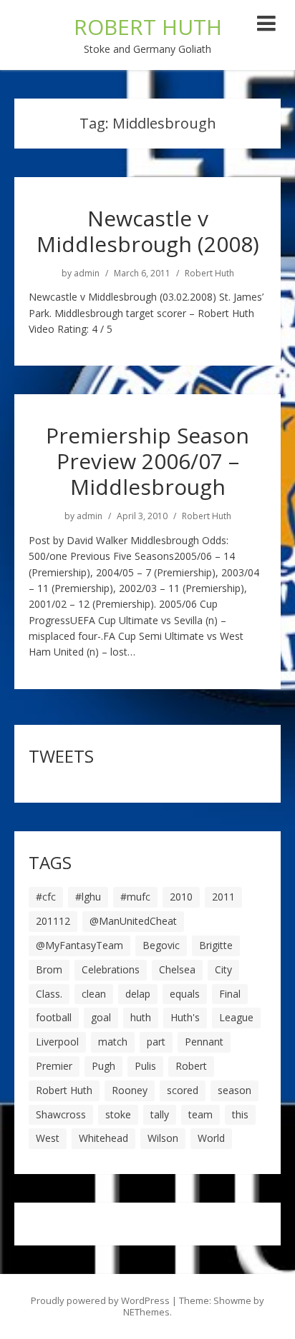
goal (101, 1017)
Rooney (130, 1090)
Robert (191, 1066)
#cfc (46, 896)
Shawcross (61, 1114)
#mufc (135, 896)
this (240, 1114)
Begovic (161, 945)
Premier (54, 1066)
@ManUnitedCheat (133, 921)
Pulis (145, 1066)
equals (185, 994)
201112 (53, 921)
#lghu (88, 896)
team (200, 1114)
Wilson (163, 1138)
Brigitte (216, 945)
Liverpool (57, 1041)
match (112, 1041)
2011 (223, 896)
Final (230, 994)
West (47, 1138)
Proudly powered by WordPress (100, 1300)
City (223, 969)
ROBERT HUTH (148, 26)
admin (87, 274)
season (234, 1090)
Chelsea (177, 969)
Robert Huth (209, 274)
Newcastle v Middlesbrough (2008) (148, 231)
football (54, 1017)
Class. (49, 994)
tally (159, 1114)
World (211, 1138)
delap (137, 994)
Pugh (103, 1066)
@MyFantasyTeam (79, 945)
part (156, 1041)
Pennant (204, 1041)
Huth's (185, 1017)
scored (182, 1090)
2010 (181, 896)
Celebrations (111, 969)
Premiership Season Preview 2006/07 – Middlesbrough (147, 461)
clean (94, 994)
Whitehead (103, 1138)
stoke (118, 1114)
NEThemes (146, 1311)
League (236, 1017)
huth (140, 1017)
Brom (49, 969)
